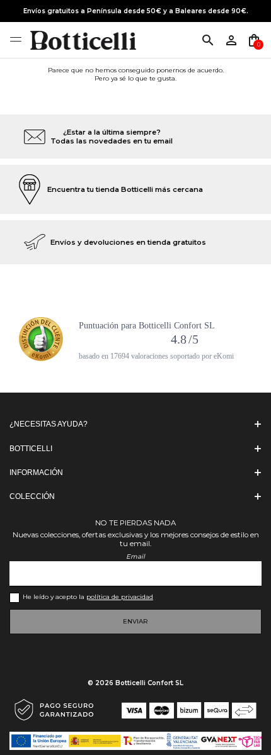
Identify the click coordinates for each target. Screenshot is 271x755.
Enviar (135, 621)
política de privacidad (119, 597)
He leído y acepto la (88, 597)
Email (135, 556)
